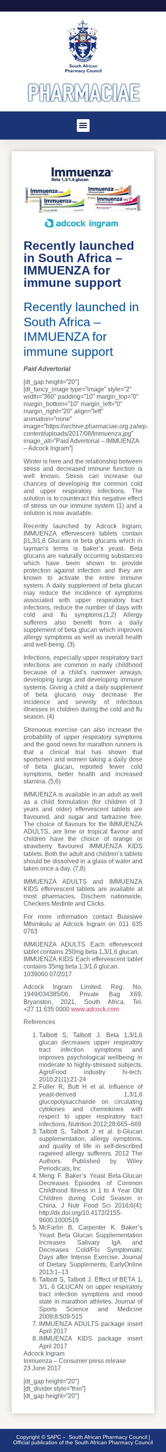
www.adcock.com (95, 1009)
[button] (83, 125)
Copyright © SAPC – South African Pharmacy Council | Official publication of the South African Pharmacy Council (83, 1439)
